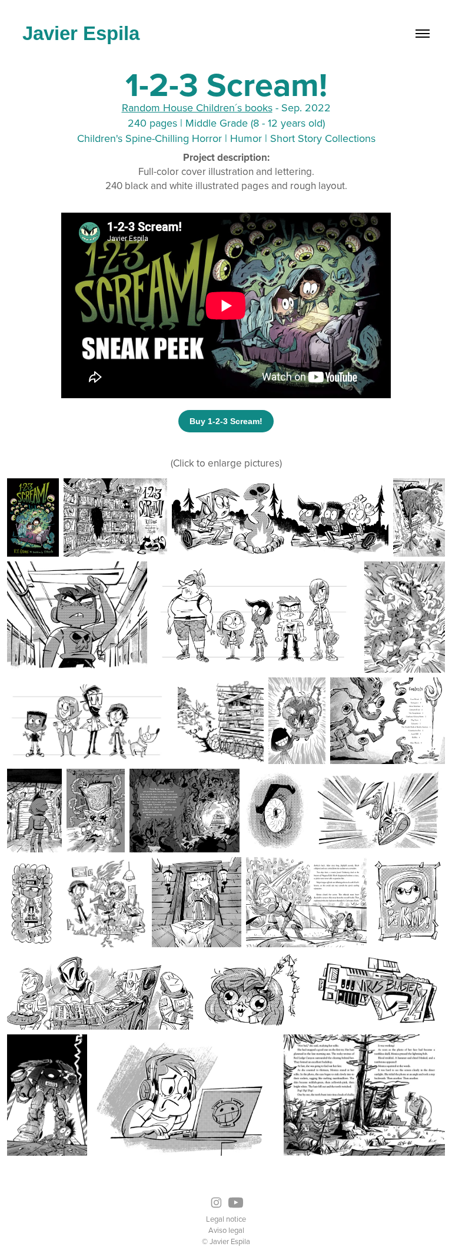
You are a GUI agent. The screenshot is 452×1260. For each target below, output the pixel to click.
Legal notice (226, 1218)
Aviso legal (226, 1230)
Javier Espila (80, 33)
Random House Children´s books (197, 107)
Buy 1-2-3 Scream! (226, 421)
